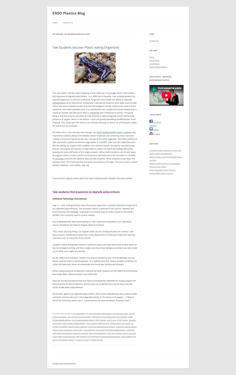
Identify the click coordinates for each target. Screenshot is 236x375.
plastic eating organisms (62, 330)
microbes (59, 158)
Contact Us (68, 23)
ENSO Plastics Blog (68, 13)
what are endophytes (97, 333)
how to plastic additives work (97, 323)
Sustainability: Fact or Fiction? (161, 173)
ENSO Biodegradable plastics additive (114, 132)
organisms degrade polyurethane (101, 327)
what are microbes (114, 333)
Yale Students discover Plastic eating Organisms (85, 47)
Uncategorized (78, 313)
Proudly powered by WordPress (64, 363)
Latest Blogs (154, 60)
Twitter (156, 130)
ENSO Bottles (100, 320)
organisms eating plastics (126, 327)
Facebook (157, 122)
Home (54, 23)
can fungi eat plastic (120, 313)
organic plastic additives (77, 327)
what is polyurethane (66, 336)
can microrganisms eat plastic (79, 317)
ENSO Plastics (122, 320)
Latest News (154, 63)
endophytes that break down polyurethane (109, 317)
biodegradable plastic (103, 313)
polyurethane (89, 330)
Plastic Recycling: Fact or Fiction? (162, 170)
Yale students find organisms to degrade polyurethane (98, 336)
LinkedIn (153, 125)
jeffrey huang (115, 323)
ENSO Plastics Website (158, 67)
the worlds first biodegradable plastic (110, 330)
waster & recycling (80, 333)
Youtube (156, 134)
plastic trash (78, 330)
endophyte (95, 112)
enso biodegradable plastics (83, 320)
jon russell (126, 323)
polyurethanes (59, 103)
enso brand (111, 320)
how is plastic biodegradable (73, 323)
